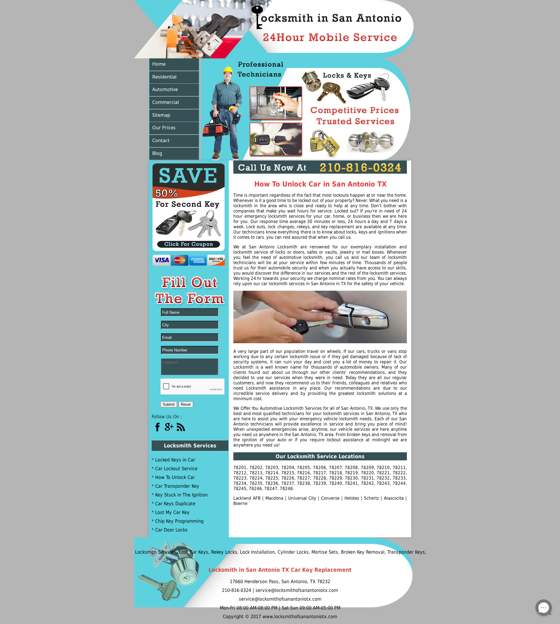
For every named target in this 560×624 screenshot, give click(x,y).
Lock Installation (242, 552)
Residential (164, 77)
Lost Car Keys (178, 552)
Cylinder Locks (277, 552)
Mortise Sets (309, 552)
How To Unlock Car (175, 477)
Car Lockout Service (176, 468)
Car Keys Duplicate (175, 503)
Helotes (351, 498)
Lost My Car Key (172, 512)
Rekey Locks (209, 552)
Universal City (302, 498)
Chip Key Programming (179, 521)
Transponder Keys (391, 552)
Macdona (274, 498)
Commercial (165, 102)
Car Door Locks (171, 530)
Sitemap (161, 115)
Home (159, 64)
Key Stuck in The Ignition (181, 495)
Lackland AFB (246, 498)
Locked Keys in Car (175, 460)
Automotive (165, 89)
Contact (160, 140)
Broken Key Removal (347, 552)
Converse (330, 498)
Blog (157, 153)
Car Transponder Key (177, 486)
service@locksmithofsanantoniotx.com (280, 599)
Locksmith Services (140, 552)
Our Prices (164, 127)
